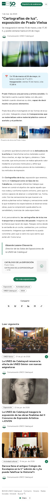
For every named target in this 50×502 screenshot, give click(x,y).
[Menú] (46, 4)
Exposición (8, 287)
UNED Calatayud (10, 291)
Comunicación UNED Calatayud (20, 36)
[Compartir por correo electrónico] (35, 306)
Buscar (21, 494)
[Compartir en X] (8, 306)
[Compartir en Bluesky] (15, 306)
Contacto (28, 491)
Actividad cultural (23, 287)
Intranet (13, 494)
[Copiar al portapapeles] (41, 306)
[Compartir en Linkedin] (28, 306)
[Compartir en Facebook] (22, 306)
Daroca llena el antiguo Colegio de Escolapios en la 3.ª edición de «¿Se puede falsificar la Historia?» (22, 469)
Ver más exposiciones (25, 279)
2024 (23, 291)
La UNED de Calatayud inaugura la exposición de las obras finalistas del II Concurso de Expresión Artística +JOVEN (23, 416)
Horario (36, 491)
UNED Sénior (8, 357)
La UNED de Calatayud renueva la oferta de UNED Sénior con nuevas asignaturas (21, 364)
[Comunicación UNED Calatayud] (4, 36)
